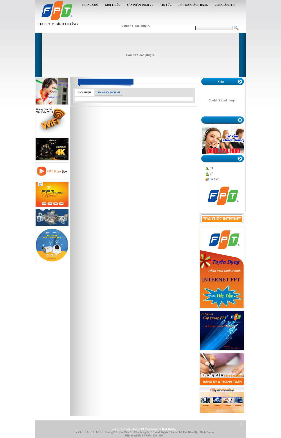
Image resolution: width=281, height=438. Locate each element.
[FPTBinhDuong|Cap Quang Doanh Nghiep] (222, 351)
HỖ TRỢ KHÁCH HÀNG (193, 4)
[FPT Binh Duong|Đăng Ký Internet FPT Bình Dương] (52, 105)
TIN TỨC (166, 4)
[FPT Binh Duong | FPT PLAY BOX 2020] (52, 180)
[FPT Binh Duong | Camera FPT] (52, 262)
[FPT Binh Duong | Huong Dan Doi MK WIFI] (52, 137)
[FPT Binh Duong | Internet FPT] (52, 207)
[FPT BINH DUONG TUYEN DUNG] (222, 309)
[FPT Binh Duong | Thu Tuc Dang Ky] (222, 386)
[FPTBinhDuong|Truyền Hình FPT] (52, 161)
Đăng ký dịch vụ (109, 92)
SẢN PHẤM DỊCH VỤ (140, 4)
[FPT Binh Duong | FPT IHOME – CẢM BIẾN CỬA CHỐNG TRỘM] (52, 227)
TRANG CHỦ (90, 4)
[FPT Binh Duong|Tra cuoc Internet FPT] (222, 225)
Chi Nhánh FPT (225, 4)
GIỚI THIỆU (112, 4)
